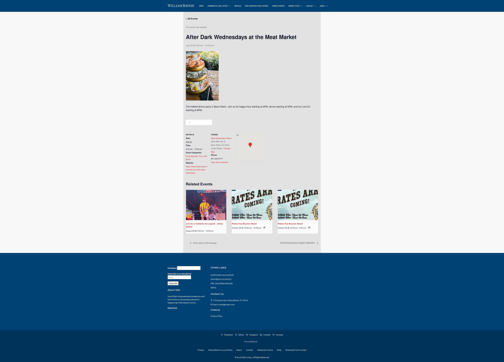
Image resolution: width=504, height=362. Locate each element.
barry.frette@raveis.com (224, 304)
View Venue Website (219, 162)
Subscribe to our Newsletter (179, 274)
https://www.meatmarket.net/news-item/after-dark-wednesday (196, 169)
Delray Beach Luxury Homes (220, 350)
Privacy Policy (216, 316)
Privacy (201, 350)
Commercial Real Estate (218, 6)
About (322, 6)
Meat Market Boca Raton (221, 138)
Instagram (253, 334)
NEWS (213, 287)
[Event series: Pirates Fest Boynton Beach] (264, 227)
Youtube (279, 334)
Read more (172, 308)
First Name (172, 268)
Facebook (228, 334)
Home (201, 6)
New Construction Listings (256, 6)
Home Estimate (278, 6)
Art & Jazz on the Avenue (205, 242)
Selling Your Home (265, 350)
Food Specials (192, 156)
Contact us (215, 310)
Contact (309, 6)
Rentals (237, 6)
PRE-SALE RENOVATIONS (222, 283)
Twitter (241, 334)
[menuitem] (332, 6)
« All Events (192, 18)
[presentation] (206, 205)
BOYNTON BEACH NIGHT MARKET (298, 242)
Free (201, 156)
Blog (279, 350)
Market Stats (294, 6)
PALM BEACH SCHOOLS (221, 279)
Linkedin (267, 334)
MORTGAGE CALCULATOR (222, 275)
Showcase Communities (295, 350)
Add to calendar (199, 122)
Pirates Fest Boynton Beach (244, 223)
